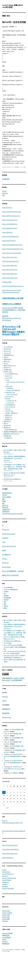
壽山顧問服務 (5, 179)
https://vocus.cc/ (7, 207)
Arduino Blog (6, 911)
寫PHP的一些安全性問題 (14, 22)
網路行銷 (6, 421)
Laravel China (6, 872)
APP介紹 (6, 349)
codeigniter (5, 882)
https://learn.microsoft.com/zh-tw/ (13, 286)
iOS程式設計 (8, 392)
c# (6, 380)
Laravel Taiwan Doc (8, 874)
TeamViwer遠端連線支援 (11, 589)
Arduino (6, 351)
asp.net (7, 378)
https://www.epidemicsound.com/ (12, 245)
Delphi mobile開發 (12, 390)
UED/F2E (7, 411)
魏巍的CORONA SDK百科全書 (10, 575)
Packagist (5, 886)
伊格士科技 (5, 507)
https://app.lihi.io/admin (9, 228)
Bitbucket (5, 193)
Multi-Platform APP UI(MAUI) (15, 382)
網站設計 (7, 415)
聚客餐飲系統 (5, 943)
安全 (24, 167)
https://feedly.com (7, 857)
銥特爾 (4, 501)
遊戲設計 (7, 419)
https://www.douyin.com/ (10, 278)
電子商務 (6, 436)
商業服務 (6, 595)
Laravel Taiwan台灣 (8, 888)
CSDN (4, 542)
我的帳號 (6, 600)
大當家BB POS (6, 509)
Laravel (9, 403)
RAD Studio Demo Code (9, 546)
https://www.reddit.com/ (9, 265)
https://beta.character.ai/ (9, 269)
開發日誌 (6, 427)
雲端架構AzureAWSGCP (10, 434)
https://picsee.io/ (7, 232)
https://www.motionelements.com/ (12, 249)
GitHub (4, 191)
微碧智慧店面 (5, 935)
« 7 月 (7, 808)
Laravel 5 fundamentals (9, 878)
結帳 (5, 602)
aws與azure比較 (6, 282)
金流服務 (7, 438)
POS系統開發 (8, 405)
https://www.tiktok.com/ (9, 273)
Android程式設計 (10, 374)
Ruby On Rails (9, 407)
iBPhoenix (5, 505)
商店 (5, 593)
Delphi (7, 386)
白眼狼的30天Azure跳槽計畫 (11, 304)
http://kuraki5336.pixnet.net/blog (12, 513)
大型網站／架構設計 (10, 413)
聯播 (5, 604)
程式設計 (17, 167)
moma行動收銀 (6, 937)
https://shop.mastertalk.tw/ (10, 849)
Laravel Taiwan (6, 880)
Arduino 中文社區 (7, 913)
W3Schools (5, 563)
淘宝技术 (6, 367)
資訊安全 (7, 417)
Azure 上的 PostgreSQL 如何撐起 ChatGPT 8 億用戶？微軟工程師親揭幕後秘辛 (15, 647)
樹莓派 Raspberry (9, 365)
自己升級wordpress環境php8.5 (12, 479)
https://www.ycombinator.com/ (11, 211)
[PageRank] (14, 530)
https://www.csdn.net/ (9, 240)
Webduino (5, 921)
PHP (13, 167)
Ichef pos (5, 941)
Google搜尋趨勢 (8, 587)
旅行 (5, 363)
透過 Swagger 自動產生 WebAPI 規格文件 (13, 333)
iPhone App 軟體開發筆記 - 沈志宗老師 (13, 571)
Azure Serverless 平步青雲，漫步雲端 (12, 308)
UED (6, 409)
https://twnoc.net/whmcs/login (11, 253)
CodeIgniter (10, 400)
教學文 (5, 361)
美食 (5, 423)
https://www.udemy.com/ (9, 853)
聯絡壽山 (6, 606)
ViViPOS (4, 495)
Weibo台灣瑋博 (6, 497)
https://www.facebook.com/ (10, 236)
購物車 (5, 608)
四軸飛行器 (7, 359)
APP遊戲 (9, 388)
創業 (5, 357)
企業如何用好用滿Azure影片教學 (12, 298)
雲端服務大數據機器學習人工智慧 (13, 432)
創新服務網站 (7, 355)
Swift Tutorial (11, 394)
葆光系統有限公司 (7, 493)
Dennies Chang (6, 717)
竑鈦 (3, 503)
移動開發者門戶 (6, 709)
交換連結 (6, 591)
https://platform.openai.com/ (11, 216)
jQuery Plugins (6, 567)
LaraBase (5, 884)
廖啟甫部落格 (5, 713)
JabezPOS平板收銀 (7, 933)
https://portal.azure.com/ (9, 220)
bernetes (6, 353)
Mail (3, 195)
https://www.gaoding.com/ (10, 261)
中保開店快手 (5, 511)
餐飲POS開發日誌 (10, 429)
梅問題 (4, 550)
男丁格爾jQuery (6, 554)
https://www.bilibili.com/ (9, 224)
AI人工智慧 (7, 347)
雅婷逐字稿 (5, 316)
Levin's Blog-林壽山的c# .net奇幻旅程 (11, 949)
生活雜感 (6, 369)
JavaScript (8, 396)
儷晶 (3, 499)
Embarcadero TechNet (8, 534)
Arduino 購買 (6, 919)
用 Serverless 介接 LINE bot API (11, 328)
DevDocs (4, 558)
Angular (7, 376)
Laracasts (5, 876)
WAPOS (4, 939)
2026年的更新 (7, 643)
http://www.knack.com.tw (10, 845)
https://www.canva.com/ (9, 257)
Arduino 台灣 (6, 915)
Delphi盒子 (5, 538)
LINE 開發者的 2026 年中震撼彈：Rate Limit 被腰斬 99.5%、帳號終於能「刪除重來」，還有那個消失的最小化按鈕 (15, 467)
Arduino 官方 (6, 917)
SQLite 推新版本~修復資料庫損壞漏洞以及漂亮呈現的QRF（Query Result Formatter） (14, 458)
